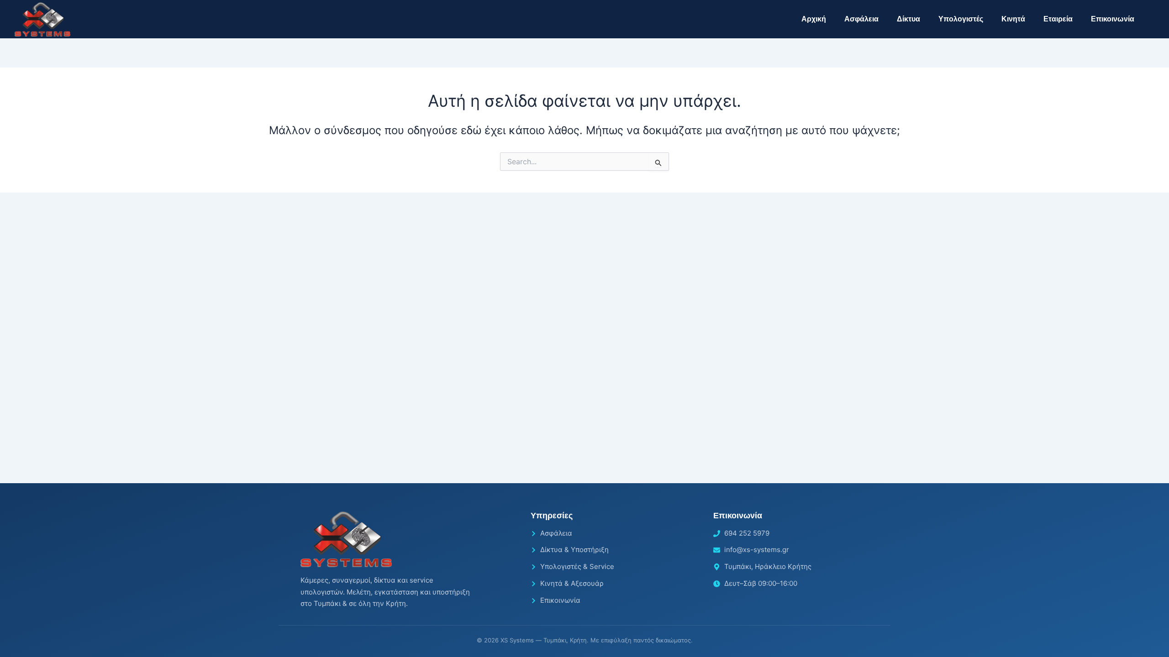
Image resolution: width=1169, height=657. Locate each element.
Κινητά (1013, 19)
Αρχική (813, 19)
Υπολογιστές (960, 19)
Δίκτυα (908, 19)
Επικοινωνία (1112, 19)
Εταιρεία (1058, 19)
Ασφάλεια (861, 19)
